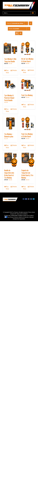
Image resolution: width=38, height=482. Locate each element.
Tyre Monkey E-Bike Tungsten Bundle (10, 60)
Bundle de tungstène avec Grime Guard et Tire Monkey (9, 174)
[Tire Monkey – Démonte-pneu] (10, 123)
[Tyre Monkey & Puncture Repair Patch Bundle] (10, 84)
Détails (14, 70)
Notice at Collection (24, 217)
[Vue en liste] (20, 33)
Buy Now (7, 71)
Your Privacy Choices (12, 217)
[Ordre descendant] (30, 23)
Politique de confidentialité (11, 215)
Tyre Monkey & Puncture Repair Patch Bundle (9, 98)
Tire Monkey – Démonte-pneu (8, 135)
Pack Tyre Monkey (27, 95)
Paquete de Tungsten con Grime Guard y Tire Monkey (27, 174)
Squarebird (22, 219)
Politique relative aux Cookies (25, 215)
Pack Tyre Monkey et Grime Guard (27, 135)
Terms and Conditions (22, 214)
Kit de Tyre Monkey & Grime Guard (27, 60)
